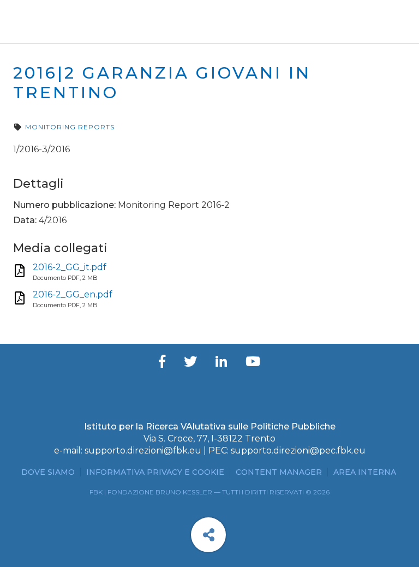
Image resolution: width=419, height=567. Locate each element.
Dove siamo (48, 472)
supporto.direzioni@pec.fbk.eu (298, 450)
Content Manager (279, 472)
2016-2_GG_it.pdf (69, 267)
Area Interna (364, 472)
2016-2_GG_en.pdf (72, 294)
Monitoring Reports (70, 127)
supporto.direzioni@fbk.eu (143, 450)
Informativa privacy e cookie (155, 472)
